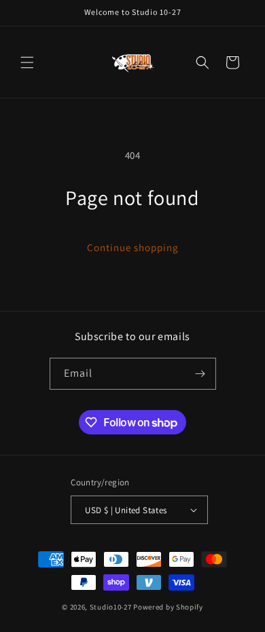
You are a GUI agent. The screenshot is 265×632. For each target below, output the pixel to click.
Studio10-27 (111, 607)
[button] (27, 62)
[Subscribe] (200, 374)
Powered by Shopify (168, 607)
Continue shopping (133, 247)
